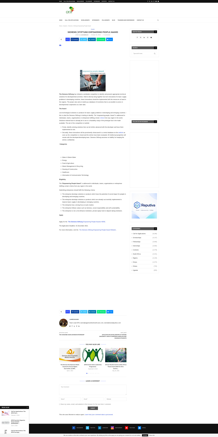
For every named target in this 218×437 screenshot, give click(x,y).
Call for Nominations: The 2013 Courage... (18, 431)
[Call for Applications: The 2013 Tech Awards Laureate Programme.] (5, 413)
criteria (101, 118)
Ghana (145, 266)
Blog (113, 20)
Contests (104, 1)
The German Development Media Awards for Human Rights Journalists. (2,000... (70, 366)
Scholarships (80, 1)
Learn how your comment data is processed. (99, 414)
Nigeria (145, 258)
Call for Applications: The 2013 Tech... (18, 412)
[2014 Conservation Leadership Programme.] (92, 355)
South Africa (145, 254)
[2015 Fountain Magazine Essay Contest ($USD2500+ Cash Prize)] (5, 422)
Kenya (145, 262)
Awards (65, 26)
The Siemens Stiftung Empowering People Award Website (97, 230)
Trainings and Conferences (126, 20)
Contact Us (111, 1)
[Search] (158, 20)
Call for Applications (69, 1)
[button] (61, 360)
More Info (152, 435)
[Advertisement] (128, 10)
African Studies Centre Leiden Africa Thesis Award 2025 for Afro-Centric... (115, 366)
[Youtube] (156, 1)
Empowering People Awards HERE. (87, 222)
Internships (97, 1)
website (120, 132)
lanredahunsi (84, 34)
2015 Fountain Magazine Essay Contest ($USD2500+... (18, 422)
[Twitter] (149, 1)
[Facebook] (147, 1)
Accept (145, 435)
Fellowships (89, 1)
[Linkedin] (151, 1)
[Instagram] (153, 1)
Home (60, 1)
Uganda (145, 270)
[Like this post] (68, 39)
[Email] (158, 1)
